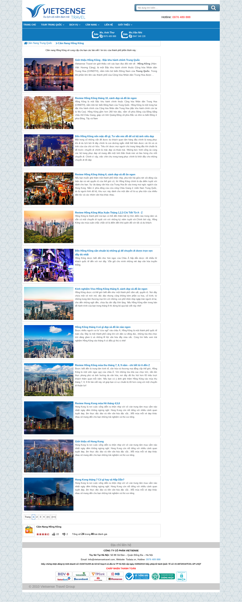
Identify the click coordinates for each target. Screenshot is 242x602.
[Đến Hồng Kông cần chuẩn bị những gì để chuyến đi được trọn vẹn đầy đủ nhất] (48, 265)
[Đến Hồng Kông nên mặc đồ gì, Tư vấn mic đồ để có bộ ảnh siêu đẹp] (48, 150)
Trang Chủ (63, 10)
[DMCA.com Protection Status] (181, 580)
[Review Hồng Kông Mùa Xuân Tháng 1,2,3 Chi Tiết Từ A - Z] (48, 227)
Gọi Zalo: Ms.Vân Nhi (124, 34)
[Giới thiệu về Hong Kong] (48, 456)
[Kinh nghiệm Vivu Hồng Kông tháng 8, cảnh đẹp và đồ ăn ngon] (48, 303)
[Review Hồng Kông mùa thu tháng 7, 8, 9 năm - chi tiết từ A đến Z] (48, 379)
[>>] (54, 517)
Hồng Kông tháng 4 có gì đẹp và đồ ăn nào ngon (103, 327)
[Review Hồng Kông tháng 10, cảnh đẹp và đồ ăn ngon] (48, 112)
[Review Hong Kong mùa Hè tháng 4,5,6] (48, 417)
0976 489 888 (181, 17)
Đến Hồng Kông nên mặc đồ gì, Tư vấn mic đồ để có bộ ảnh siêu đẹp (114, 136)
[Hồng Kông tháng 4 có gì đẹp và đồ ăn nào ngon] (48, 341)
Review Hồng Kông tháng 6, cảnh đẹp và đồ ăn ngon (105, 174)
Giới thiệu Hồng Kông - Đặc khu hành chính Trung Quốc (107, 60)
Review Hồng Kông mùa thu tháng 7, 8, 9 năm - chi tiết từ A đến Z (112, 365)
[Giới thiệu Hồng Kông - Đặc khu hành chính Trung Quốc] (48, 74)
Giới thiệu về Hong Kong (89, 441)
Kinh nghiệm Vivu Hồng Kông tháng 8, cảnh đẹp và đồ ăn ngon (111, 288)
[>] (48, 517)
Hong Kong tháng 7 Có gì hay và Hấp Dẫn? (99, 479)
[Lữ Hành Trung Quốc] (25, 43)
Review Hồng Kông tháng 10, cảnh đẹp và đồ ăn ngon (106, 98)
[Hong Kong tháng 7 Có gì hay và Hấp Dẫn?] (48, 494)
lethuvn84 (101, 36)
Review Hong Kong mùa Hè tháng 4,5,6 (97, 403)
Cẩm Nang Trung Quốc (39, 43)
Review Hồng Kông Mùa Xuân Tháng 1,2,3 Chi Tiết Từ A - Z (109, 212)
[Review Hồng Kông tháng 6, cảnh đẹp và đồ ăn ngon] (48, 188)
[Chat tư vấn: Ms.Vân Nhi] (130, 36)
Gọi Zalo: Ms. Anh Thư (95, 34)
